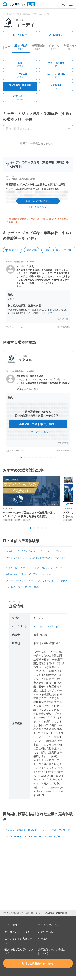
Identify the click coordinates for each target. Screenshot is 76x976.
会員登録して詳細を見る (38, 200)
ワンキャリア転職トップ (13, 913)
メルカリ (10, 551)
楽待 (36, 587)
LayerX (45, 830)
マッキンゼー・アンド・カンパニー (24, 836)
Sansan (10, 830)
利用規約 (43, 938)
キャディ (60, 567)
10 (54, 458)
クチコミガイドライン (17, 931)
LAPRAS (10, 587)
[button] (38, 294)
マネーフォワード (61, 830)
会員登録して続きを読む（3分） (38, 424)
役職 (46, 250)
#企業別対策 (8, 520)
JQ (16, 567)
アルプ (35, 567)
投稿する (58, 34)
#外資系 (17, 520)
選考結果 (31, 250)
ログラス (56, 551)
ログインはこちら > (38, 206)
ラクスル (45, 551)
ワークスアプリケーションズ (43, 580)
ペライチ (24, 567)
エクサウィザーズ (53, 836)
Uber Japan (46, 574)
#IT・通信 (26, 520)
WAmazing (11, 574)
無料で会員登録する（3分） (38, 963)
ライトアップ (24, 587)
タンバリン (47, 567)
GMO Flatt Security (28, 551)
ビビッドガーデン (28, 574)
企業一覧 (29, 913)
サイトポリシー (13, 925)
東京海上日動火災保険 (28, 830)
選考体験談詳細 (63, 327)
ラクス (64, 580)
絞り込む (14, 250)
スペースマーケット (16, 580)
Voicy (9, 567)
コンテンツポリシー (49, 925)
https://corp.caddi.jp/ (46, 626)
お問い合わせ (45, 931)
